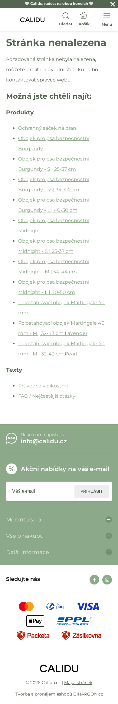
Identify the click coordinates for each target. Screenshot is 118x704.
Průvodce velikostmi (43, 386)
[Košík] (84, 19)
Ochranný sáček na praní (47, 128)
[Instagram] (107, 580)
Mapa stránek (78, 682)
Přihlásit (91, 491)
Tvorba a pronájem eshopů (43, 694)
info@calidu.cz (44, 441)
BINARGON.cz (88, 694)
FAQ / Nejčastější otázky (46, 396)
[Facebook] (94, 580)
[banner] (32, 19)
